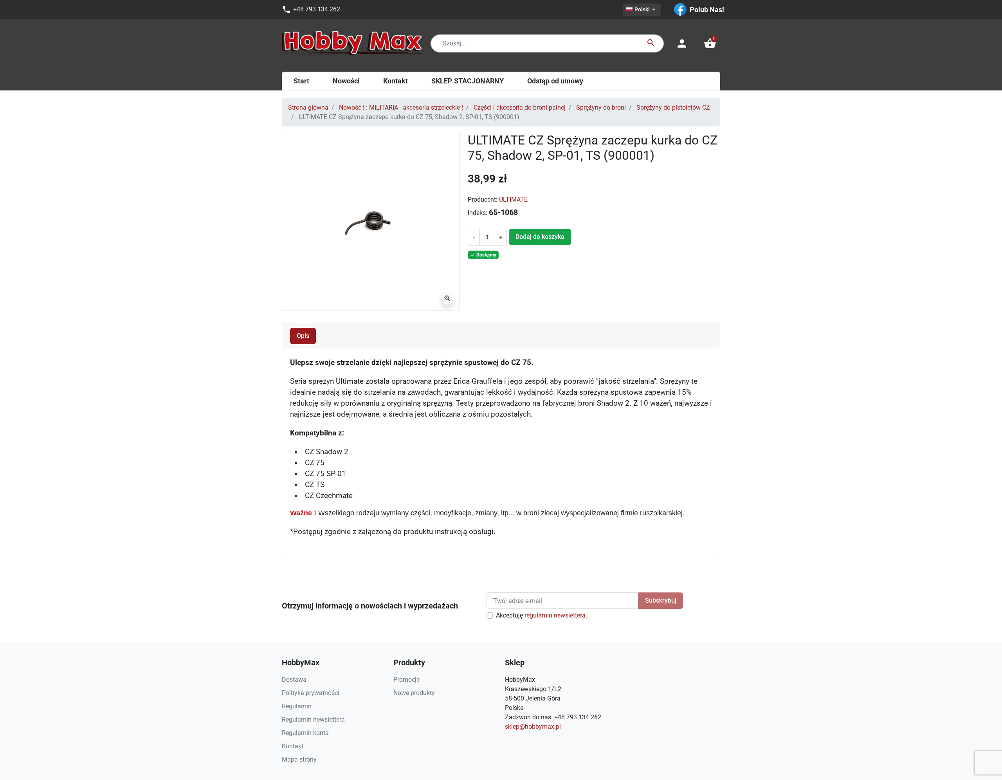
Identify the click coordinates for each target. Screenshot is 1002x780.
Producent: (482, 199)
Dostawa (294, 679)
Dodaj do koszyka (539, 236)
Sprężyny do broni (601, 107)
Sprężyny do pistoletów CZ (673, 107)
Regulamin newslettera (313, 719)
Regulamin (297, 706)
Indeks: (477, 213)
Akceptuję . (541, 615)
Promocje (406, 679)
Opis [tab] (303, 335)
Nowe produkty (414, 693)
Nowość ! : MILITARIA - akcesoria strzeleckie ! (401, 107)
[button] (710, 43)
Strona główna (308, 107)
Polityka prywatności (310, 693)
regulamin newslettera (555, 615)
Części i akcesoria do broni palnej (520, 107)
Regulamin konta (305, 733)
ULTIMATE (513, 199)
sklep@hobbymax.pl (533, 726)
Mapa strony (299, 759)
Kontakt (292, 746)
